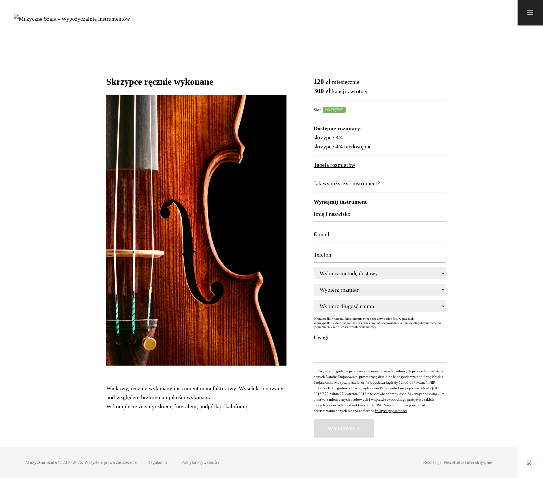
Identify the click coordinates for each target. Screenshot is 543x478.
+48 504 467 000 (428, 12)
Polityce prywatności (391, 411)
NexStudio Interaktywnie (468, 462)
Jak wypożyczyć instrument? (347, 183)
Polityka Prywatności (200, 462)
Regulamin (157, 462)
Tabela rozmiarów (334, 165)
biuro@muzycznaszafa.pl (479, 12)
